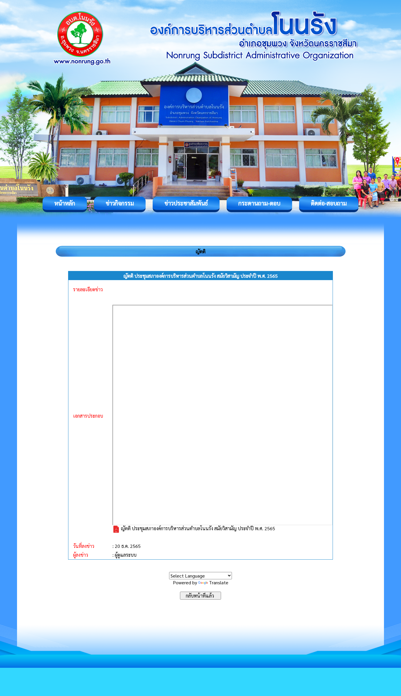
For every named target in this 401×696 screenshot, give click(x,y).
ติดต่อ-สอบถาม (329, 203)
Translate (218, 582)
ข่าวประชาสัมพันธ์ (186, 203)
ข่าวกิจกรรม (120, 203)
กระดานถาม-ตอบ (259, 203)
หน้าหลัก (64, 203)
